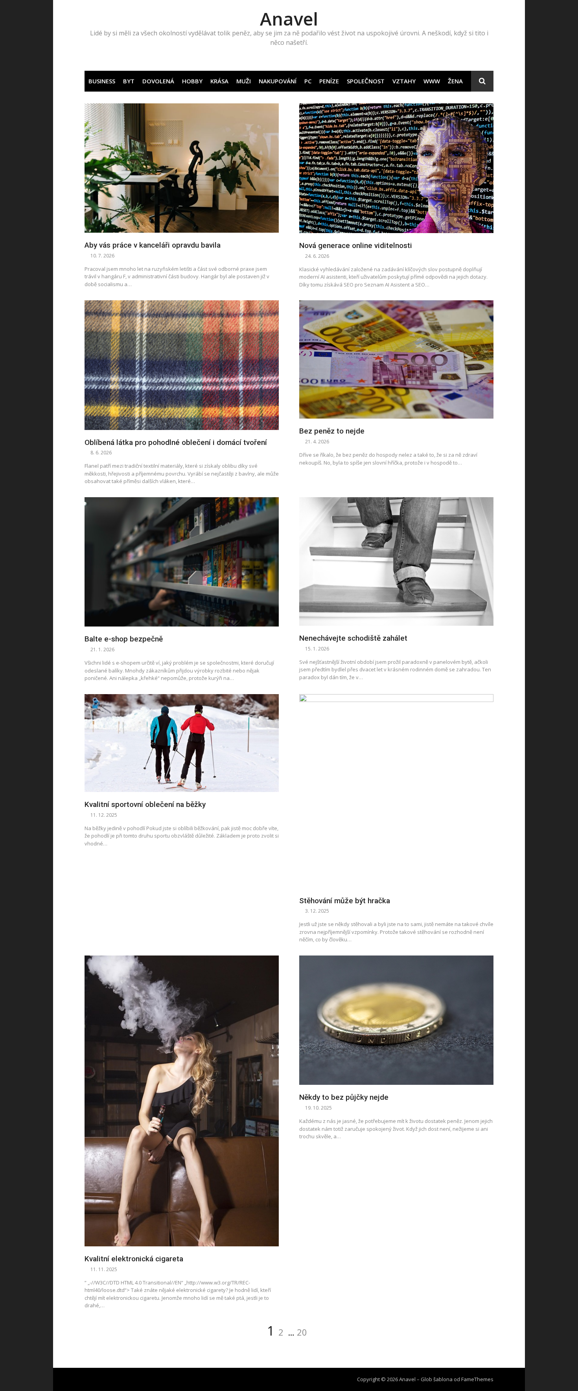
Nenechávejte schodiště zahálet (353, 638)
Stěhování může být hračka (344, 900)
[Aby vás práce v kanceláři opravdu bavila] (182, 168)
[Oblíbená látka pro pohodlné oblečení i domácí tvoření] (182, 365)
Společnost (366, 81)
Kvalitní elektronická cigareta (134, 1258)
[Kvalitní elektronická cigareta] (182, 1101)
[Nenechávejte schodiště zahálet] (396, 561)
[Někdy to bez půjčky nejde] (396, 1020)
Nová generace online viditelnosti (355, 245)
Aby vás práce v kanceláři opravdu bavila (153, 245)
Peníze (329, 81)
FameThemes (477, 1379)
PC (307, 81)
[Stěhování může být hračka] (396, 791)
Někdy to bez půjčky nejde (343, 1097)
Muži (243, 81)
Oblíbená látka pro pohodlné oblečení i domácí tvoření (176, 442)
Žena (455, 81)
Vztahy (404, 81)
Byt (128, 81)
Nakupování (277, 81)
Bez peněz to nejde (331, 430)
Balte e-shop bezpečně (124, 638)
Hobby (192, 81)
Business (101, 81)
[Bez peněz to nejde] (396, 359)
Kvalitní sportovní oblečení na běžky (145, 804)
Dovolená (158, 81)
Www (431, 81)
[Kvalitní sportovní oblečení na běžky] (182, 743)
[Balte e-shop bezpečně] (182, 562)
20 (302, 1332)
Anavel (289, 19)
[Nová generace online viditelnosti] (396, 168)
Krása (219, 81)
